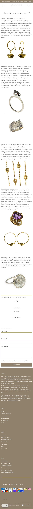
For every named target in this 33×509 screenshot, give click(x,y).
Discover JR (4, 420)
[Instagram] (4, 499)
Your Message (4, 346)
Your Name (4, 331)
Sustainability (5, 418)
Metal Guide (4, 441)
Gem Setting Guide (6, 439)
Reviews (3, 422)
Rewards (3, 435)
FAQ (2, 446)
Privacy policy (11, 503)
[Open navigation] (5, 6)
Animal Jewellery (6, 413)
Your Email (4, 338)
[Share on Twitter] (17, 301)
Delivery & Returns (6, 463)
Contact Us (4, 461)
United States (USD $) (17, 484)
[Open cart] (30, 5)
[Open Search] (27, 5)
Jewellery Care (5, 437)
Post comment (16, 364)
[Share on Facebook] (15, 301)
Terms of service (19, 503)
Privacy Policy (5, 467)
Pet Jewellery (5, 416)
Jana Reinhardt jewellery (7, 189)
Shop (2, 411)
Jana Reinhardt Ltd (16, 505)
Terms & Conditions (6, 465)
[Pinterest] (6, 499)
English (4, 484)
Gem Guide (4, 444)
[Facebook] (2, 499)
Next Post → (17, 311)
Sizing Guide (4, 448)
